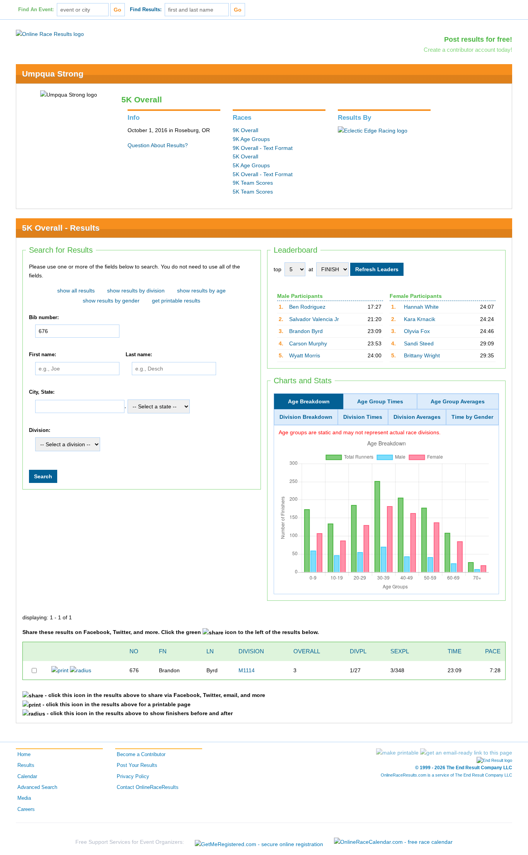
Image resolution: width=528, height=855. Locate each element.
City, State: (42, 392)
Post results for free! (478, 39)
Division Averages (417, 417)
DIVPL (358, 651)
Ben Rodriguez (307, 307)
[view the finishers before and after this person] (80, 670)
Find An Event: (36, 9)
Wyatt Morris (304, 355)
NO (133, 651)
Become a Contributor (141, 754)
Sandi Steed (419, 343)
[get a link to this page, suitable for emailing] (466, 753)
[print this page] (397, 753)
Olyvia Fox (417, 331)
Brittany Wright (422, 355)
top (277, 269)
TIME (455, 651)
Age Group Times (380, 401)
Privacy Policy (133, 776)
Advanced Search (37, 787)
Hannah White (421, 307)
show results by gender (111, 300)
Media (24, 798)
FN (163, 651)
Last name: (139, 355)
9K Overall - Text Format (263, 148)
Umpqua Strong (52, 73)
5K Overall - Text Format (263, 174)
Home (24, 754)
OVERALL (306, 651)
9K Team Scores (253, 183)
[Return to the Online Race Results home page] (50, 34)
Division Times (362, 417)
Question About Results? (158, 145)
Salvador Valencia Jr (314, 319)
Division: (39, 430)
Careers (26, 809)
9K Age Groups (251, 139)
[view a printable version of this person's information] (59, 670)
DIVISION (251, 651)
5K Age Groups (251, 165)
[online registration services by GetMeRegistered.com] (259, 842)
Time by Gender (472, 417)
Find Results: (146, 9)
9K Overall (245, 130)
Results (25, 765)
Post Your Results (137, 765)
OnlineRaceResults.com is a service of (446, 775)
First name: (42, 355)
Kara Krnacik (419, 319)
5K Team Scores (253, 192)
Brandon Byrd (306, 331)
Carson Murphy (308, 343)
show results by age (201, 290)
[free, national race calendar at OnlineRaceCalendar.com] (393, 842)
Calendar (27, 776)
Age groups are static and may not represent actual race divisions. (360, 432)
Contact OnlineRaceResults (148, 787)
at (310, 269)
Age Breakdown (309, 401)
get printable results (176, 300)
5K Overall (245, 156)
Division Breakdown (305, 417)
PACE (493, 651)
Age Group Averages (458, 401)
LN (210, 651)
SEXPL (399, 651)
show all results (76, 290)
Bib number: (44, 317)
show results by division (136, 290)
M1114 (246, 670)
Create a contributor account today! (468, 49)
